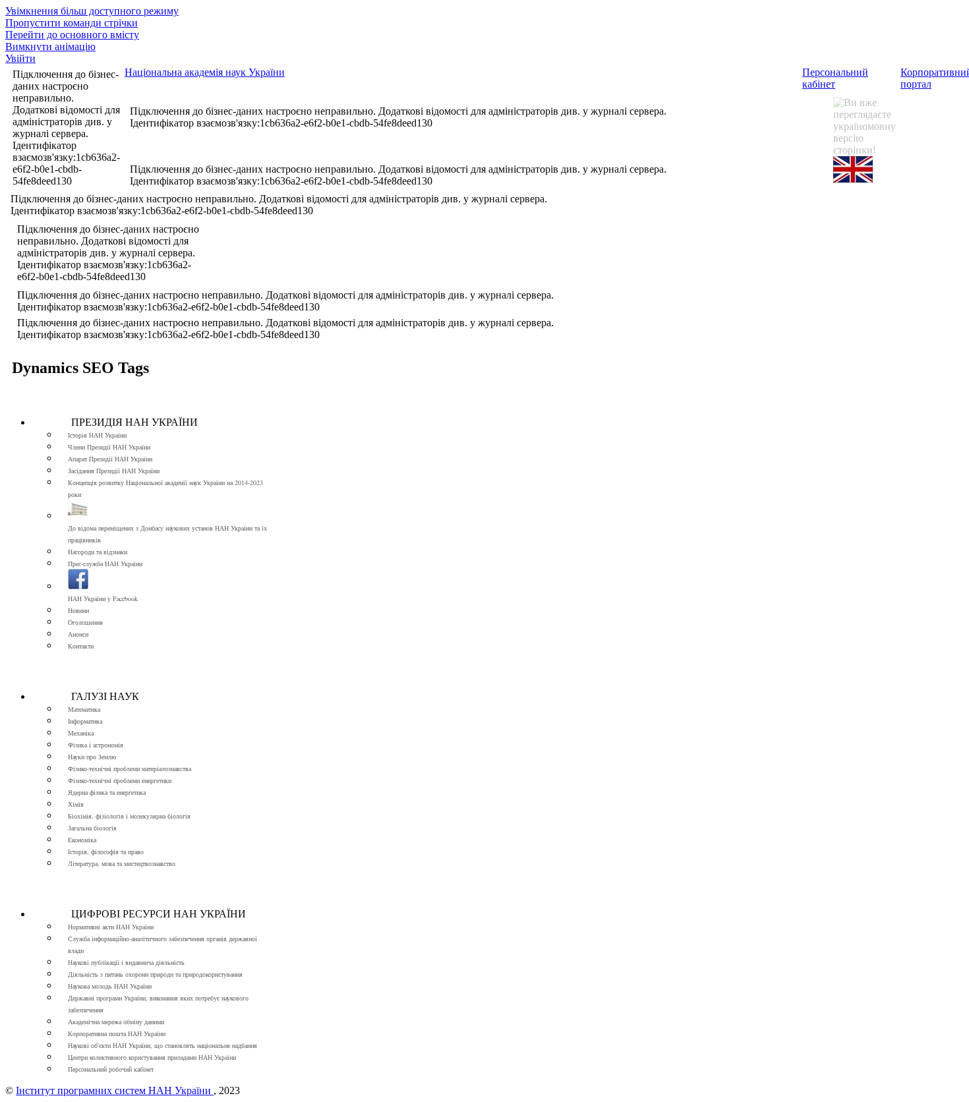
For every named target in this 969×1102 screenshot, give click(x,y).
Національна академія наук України (205, 72)
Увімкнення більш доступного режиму (92, 10)
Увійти (20, 58)
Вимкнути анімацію (50, 46)
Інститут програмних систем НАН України (115, 1090)
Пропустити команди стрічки (71, 22)
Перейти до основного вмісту (72, 34)
